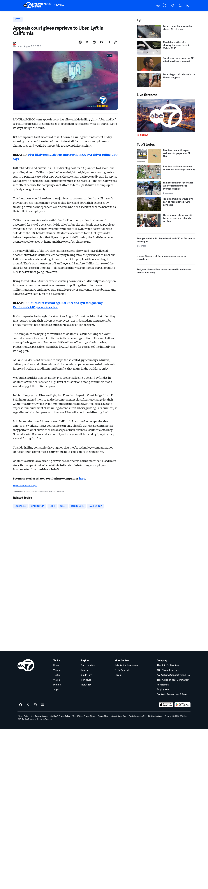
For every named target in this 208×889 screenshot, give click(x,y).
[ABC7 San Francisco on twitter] (28, 705)
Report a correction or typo (25, 485)
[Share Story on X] (87, 42)
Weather (57, 670)
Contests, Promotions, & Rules (172, 694)
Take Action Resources (126, 665)
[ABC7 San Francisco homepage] (37, 5)
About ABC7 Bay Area (168, 665)
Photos (56, 684)
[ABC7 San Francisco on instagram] (35, 705)
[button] (19, 5)
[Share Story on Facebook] (80, 42)
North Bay (86, 684)
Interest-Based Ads (118, 716)
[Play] (166, 115)
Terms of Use (103, 716)
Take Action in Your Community (173, 680)
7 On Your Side (122, 670)
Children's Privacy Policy (60, 716)
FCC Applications (155, 716)
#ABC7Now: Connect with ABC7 (173, 675)
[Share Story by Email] (108, 42)
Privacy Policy (23, 716)
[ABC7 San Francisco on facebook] (21, 705)
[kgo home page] (26, 665)
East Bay (85, 670)
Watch (56, 680)
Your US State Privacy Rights (83, 716)
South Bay (86, 675)
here (82, 478)
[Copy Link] (115, 42)
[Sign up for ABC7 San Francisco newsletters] (42, 705)
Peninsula (86, 680)
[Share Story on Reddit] (94, 42)
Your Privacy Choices (39, 716)
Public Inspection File (137, 716)
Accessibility (163, 684)
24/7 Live (59, 5)
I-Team (118, 675)
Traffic (56, 675)
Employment (163, 689)
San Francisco (88, 665)
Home (56, 665)
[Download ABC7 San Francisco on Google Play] (182, 704)
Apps (55, 689)
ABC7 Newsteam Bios (168, 670)
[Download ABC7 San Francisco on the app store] (166, 704)
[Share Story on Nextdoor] (101, 42)
